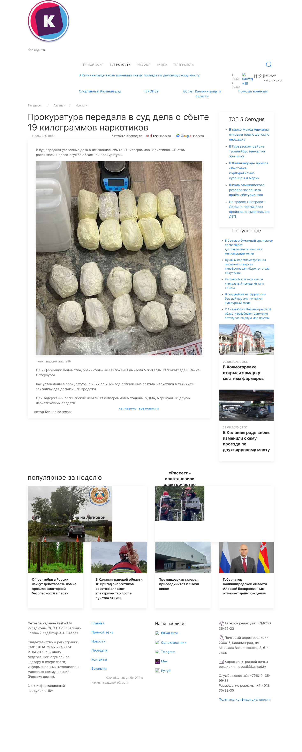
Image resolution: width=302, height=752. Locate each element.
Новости (98, 641)
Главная (97, 623)
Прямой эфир (93, 64)
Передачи (99, 650)
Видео (162, 64)
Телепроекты (183, 64)
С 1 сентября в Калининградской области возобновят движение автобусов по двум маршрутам (248, 313)
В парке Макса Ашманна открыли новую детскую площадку (249, 134)
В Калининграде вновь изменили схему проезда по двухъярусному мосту (139, 75)
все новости (149, 408)
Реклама (143, 64)
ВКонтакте (169, 633)
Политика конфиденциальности (245, 699)
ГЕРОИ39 (151, 91)
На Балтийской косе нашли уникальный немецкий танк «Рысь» (244, 283)
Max (164, 661)
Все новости (120, 64)
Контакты (99, 659)
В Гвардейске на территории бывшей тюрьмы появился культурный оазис (245, 298)
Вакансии (99, 668)
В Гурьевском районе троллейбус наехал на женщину (247, 151)
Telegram (167, 652)
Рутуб (165, 671)
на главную (128, 408)
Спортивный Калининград (100, 91)
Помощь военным (252, 91)
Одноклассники (173, 642)
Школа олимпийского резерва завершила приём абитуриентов (246, 190)
